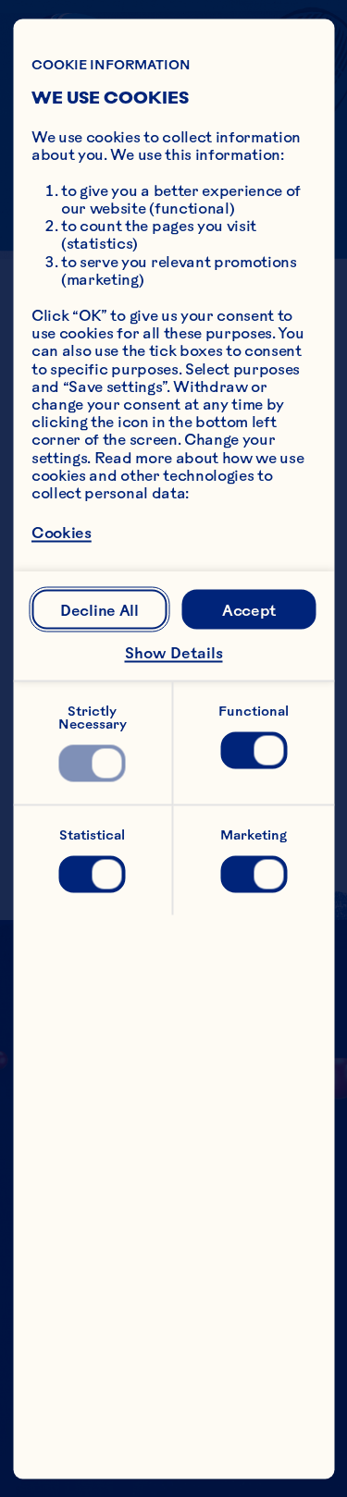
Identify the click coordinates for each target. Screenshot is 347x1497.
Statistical (92, 834)
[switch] (92, 762)
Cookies (61, 532)
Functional (253, 710)
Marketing (253, 834)
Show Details (174, 652)
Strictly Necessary (92, 717)
